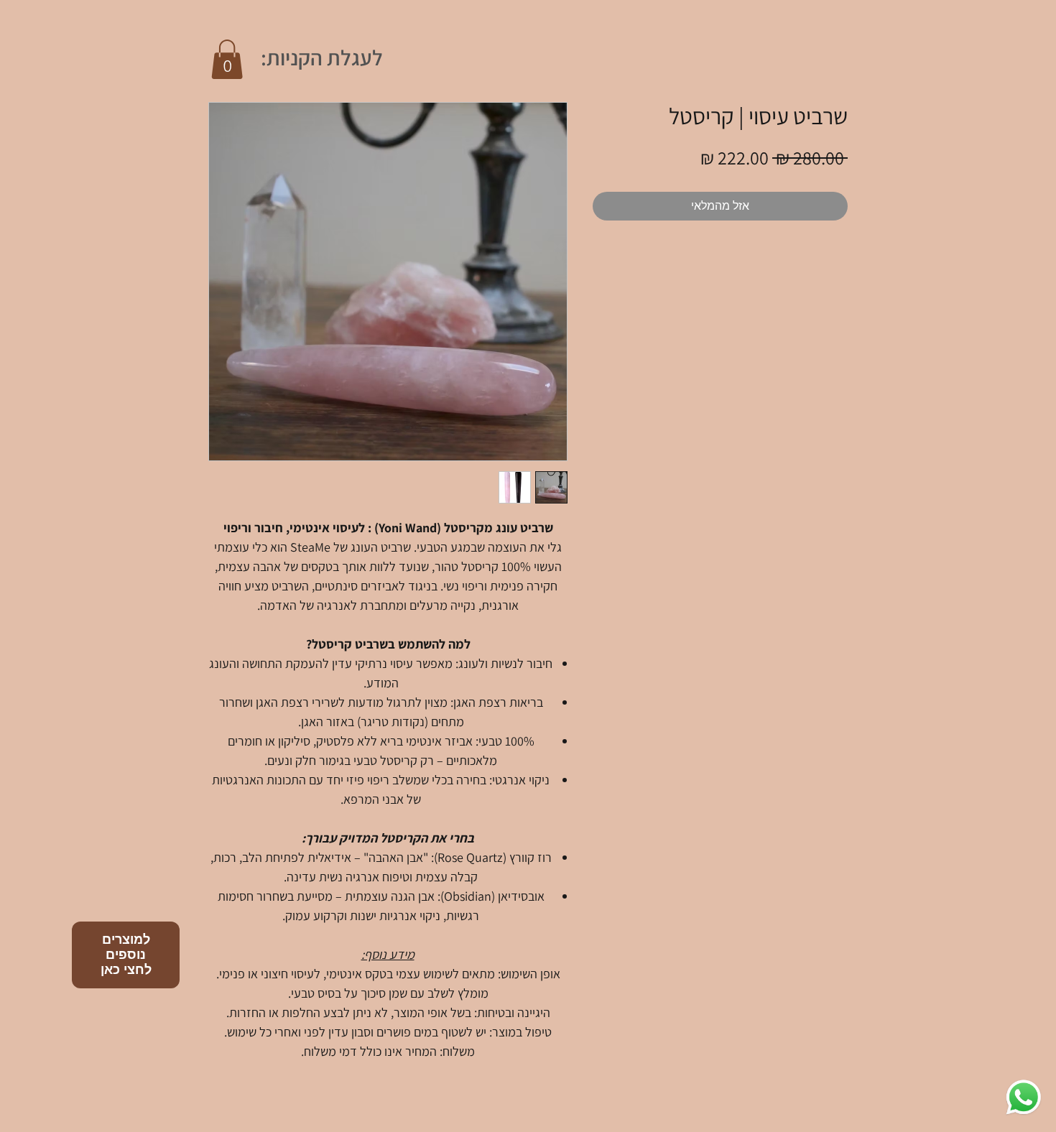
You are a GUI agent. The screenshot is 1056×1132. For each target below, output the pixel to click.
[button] (227, 59)
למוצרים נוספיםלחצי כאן (126, 954)
